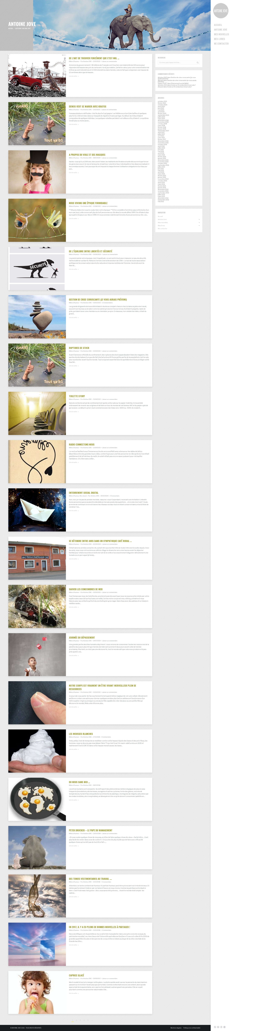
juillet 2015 (161, 167)
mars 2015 (161, 173)
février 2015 (162, 175)
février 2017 (162, 139)
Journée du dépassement (82, 637)
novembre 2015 (163, 161)
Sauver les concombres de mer (86, 589)
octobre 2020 (162, 104)
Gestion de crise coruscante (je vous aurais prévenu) (98, 299)
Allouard (160, 80)
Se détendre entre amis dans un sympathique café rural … (100, 541)
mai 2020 (161, 110)
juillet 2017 (161, 134)
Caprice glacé (76, 975)
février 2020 (162, 113)
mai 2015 (161, 170)
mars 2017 (161, 137)
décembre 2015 (163, 160)
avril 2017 (161, 136)
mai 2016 (161, 151)
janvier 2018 (162, 129)
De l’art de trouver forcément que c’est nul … (94, 58)
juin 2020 (161, 108)
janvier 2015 (162, 177)
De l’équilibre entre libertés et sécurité (90, 251)
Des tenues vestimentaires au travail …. (90, 878)
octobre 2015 (162, 163)
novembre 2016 (163, 142)
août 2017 (161, 132)
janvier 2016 (162, 158)
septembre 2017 (163, 130)
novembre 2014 (163, 179)
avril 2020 (161, 111)
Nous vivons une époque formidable (88, 203)
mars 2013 (161, 196)
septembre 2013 (163, 192)
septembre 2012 (163, 199)
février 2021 (162, 103)
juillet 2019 (161, 117)
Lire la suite (73, 76)
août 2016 (161, 146)
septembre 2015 (163, 165)
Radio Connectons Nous (81, 444)
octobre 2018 (162, 123)
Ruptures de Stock (79, 348)
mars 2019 (161, 118)
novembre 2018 (163, 122)
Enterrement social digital (83, 492)
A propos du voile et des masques (87, 154)
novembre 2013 (163, 191)
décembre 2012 (163, 198)
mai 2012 (161, 201)
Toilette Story (77, 396)
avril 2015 (161, 172)
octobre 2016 (162, 144)
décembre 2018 (163, 120)
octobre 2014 (162, 180)
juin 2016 (161, 149)
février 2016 (162, 156)
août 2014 (161, 182)
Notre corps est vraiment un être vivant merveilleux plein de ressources (102, 687)
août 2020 (161, 106)
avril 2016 (161, 153)
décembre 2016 (163, 141)
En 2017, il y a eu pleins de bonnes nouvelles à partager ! (99, 927)
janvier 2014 (162, 187)
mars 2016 (161, 154)
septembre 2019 (163, 115)
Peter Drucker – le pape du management (90, 830)
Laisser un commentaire (109, 61)
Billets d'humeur (74, 61)
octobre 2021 (162, 101)
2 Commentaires (107, 302)
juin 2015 (161, 168)
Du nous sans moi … (79, 782)
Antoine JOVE (162, 77)
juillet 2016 (161, 148)
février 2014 (162, 186)
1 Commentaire (114, 496)
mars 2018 (161, 125)
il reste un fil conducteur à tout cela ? (183, 85)
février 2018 (162, 127)
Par (86, 61)
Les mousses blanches (81, 734)
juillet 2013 (161, 194)
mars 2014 (161, 184)
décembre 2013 (163, 189)
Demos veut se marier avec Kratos (87, 106)
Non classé (83, 496)
